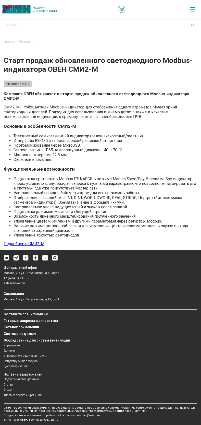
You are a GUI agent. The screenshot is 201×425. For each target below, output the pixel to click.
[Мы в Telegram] (16, 259)
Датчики (9, 350)
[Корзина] (121, 9)
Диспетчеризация (16, 366)
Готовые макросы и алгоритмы (31, 321)
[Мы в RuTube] (45, 259)
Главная (10, 42)
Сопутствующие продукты (21, 361)
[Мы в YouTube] (25, 259)
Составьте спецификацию (26, 314)
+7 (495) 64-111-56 (16, 278)
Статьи (8, 384)
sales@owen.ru (14, 283)
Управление (12, 345)
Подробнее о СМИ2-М (24, 243)
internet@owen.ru (88, 415)
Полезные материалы (23, 374)
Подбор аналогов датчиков (21, 379)
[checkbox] (192, 9)
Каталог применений (21, 327)
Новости (27, 42)
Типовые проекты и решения (23, 395)
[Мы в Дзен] (35, 259)
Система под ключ (20, 334)
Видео (8, 389)
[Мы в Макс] (55, 259)
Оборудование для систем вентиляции (37, 340)
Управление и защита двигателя (25, 355)
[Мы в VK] (6, 259)
